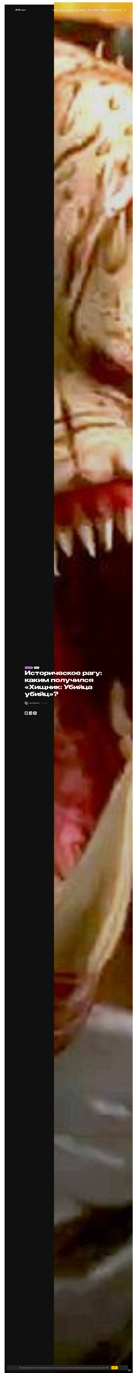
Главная (55, 10)
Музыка (96, 10)
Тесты (62, 10)
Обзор (36, 667)
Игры (90, 10)
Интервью (104, 10)
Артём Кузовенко (34, 703)
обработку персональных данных (85, 1368)
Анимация (69, 10)
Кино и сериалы (80, 10)
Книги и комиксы (116, 10)
